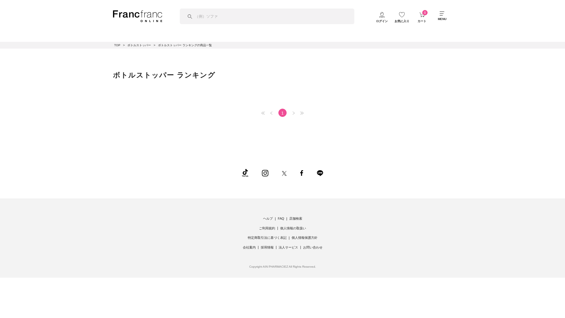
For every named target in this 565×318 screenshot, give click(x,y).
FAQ (281, 218)
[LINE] (320, 172)
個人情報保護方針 (305, 237)
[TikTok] (245, 172)
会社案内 (249, 247)
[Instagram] (265, 172)
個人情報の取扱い (293, 228)
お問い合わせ (313, 247)
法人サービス (288, 247)
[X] (284, 172)
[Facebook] (301, 172)
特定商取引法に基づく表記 (267, 237)
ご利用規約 (267, 228)
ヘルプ (268, 218)
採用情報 (267, 247)
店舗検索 (295, 218)
